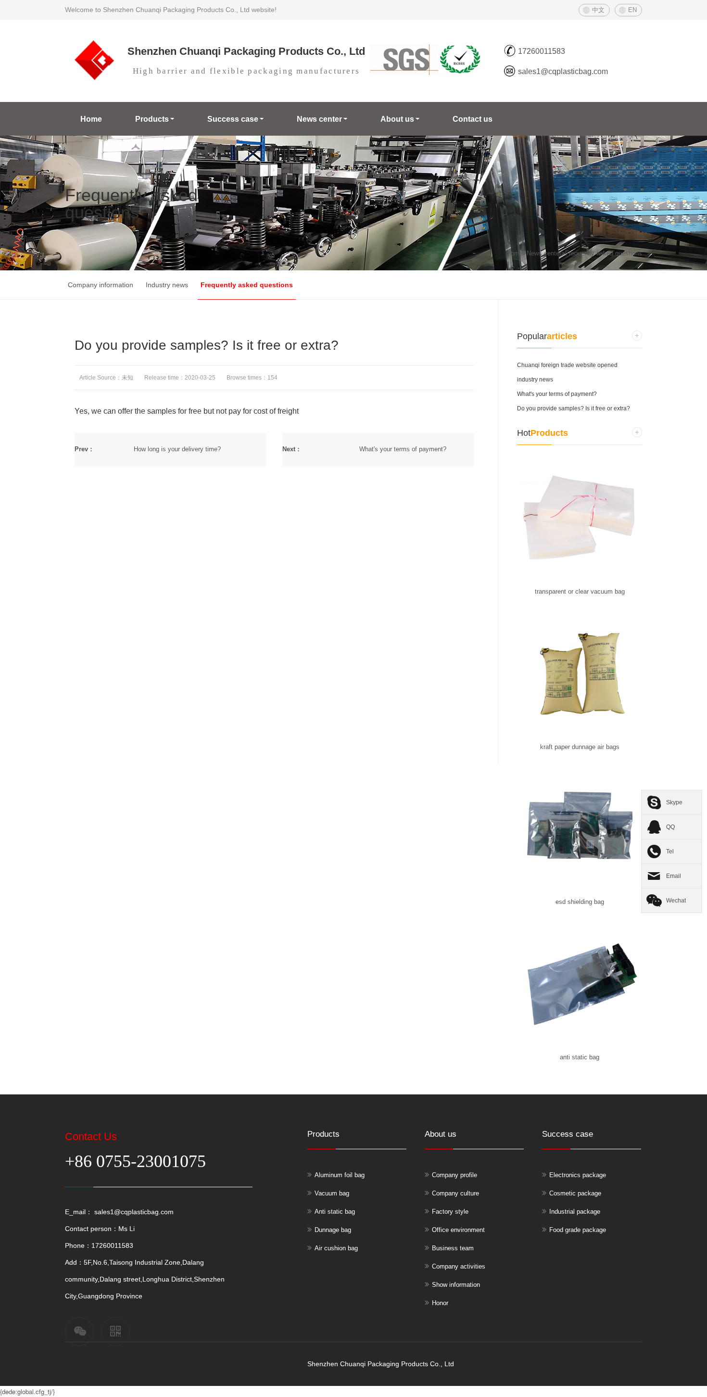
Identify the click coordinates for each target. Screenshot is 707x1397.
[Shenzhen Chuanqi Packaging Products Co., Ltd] (93, 77)
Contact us (472, 119)
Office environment (458, 1229)
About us (397, 119)
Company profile (454, 1175)
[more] (637, 335)
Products (152, 119)
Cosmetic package (575, 1193)
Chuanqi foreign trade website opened (567, 365)
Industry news (167, 285)
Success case (232, 119)
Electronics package (577, 1175)
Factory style (450, 1211)
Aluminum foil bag (340, 1175)
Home (91, 119)
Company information (100, 285)
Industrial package (574, 1211)
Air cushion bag (336, 1248)
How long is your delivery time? (177, 449)
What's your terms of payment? (402, 449)
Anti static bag (335, 1211)
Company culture (455, 1193)
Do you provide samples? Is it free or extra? (573, 408)
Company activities (458, 1266)
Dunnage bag (333, 1229)
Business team (453, 1248)
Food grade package (577, 1229)
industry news (535, 379)
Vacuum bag (332, 1193)
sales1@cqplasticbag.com (133, 1212)
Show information (456, 1284)
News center (319, 119)
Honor (440, 1303)
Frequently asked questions (603, 253)
